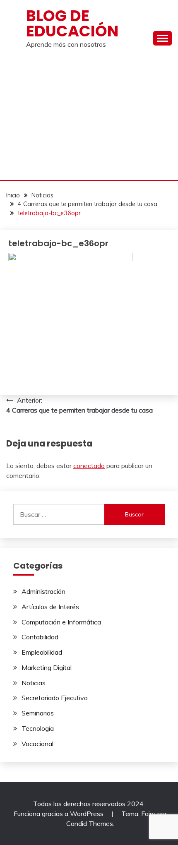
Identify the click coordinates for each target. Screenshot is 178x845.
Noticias (34, 683)
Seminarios (38, 713)
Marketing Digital (47, 667)
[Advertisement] (89, 118)
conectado (89, 465)
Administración (43, 591)
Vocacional (37, 743)
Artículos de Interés (50, 607)
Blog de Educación (72, 23)
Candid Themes (89, 823)
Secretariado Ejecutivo (55, 698)
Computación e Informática (61, 622)
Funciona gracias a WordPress (59, 813)
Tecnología (38, 728)
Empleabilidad (42, 652)
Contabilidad (40, 637)
